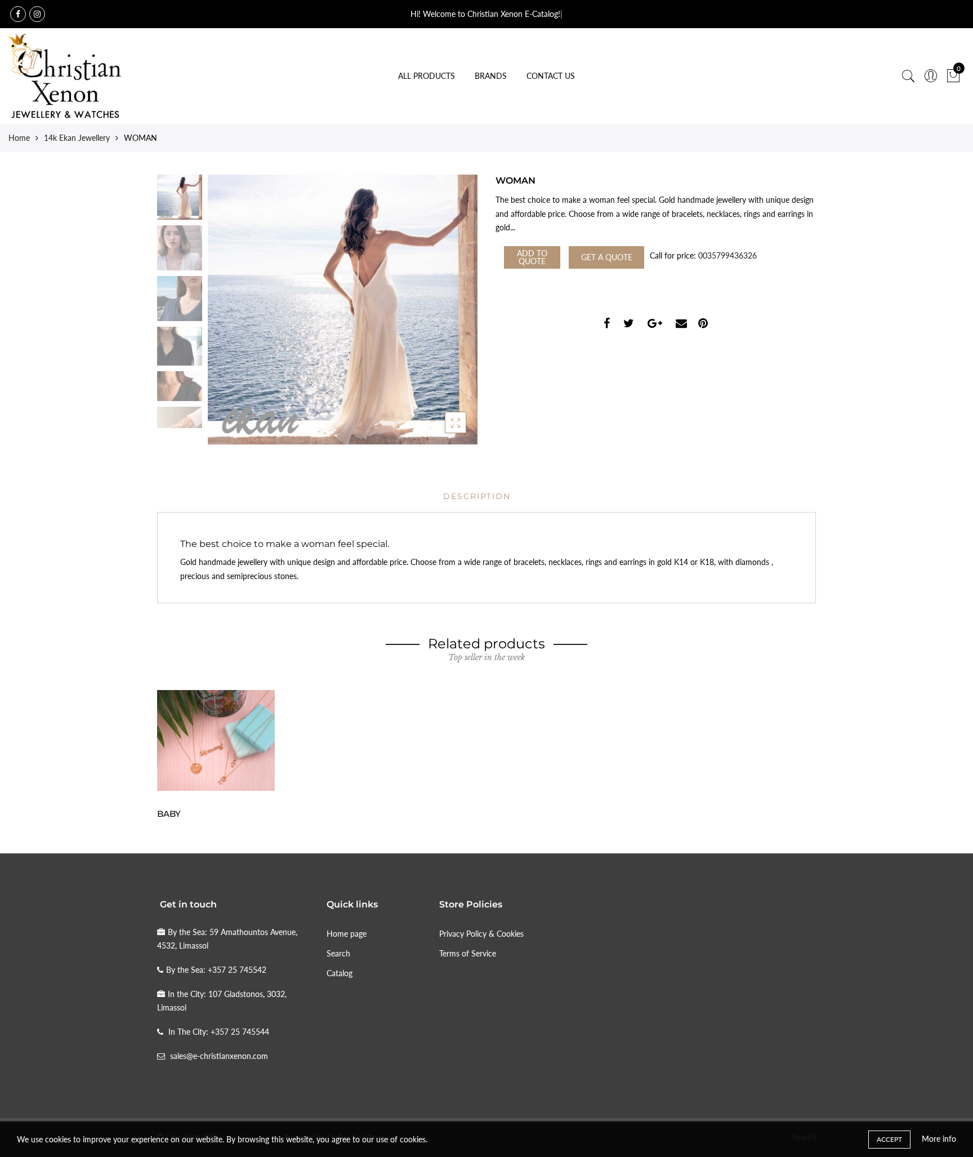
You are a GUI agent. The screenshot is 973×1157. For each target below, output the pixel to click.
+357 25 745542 (237, 969)
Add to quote (532, 257)
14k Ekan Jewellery (77, 138)
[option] (342, 309)
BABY (169, 813)
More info (939, 1138)
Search (338, 953)
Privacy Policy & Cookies (481, 933)
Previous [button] (235, 309)
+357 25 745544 (240, 1031)
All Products (426, 76)
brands (491, 76)
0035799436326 (727, 255)
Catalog (339, 973)
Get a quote (606, 257)
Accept (889, 1139)
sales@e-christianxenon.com (219, 1056)
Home (19, 138)
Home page (347, 933)
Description (477, 496)
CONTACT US (550, 76)
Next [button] (450, 309)
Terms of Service (467, 953)
